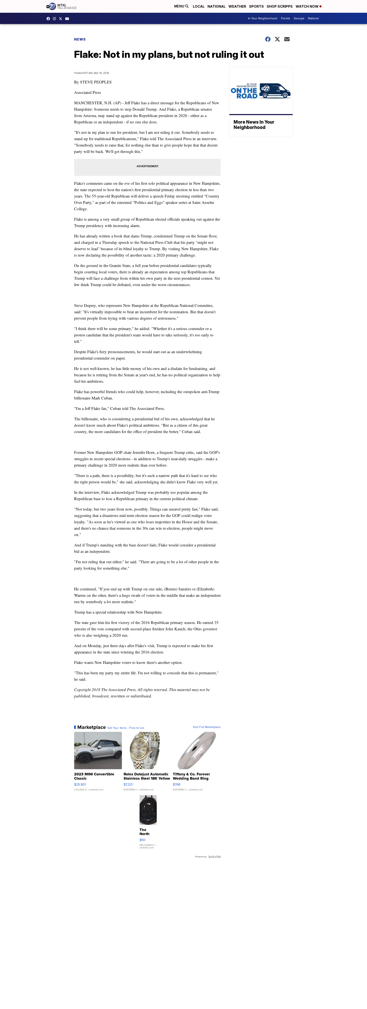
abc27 (61, 18)
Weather (237, 6)
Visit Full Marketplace (207, 727)
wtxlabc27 (55, 18)
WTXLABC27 (49, 18)
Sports (256, 6)
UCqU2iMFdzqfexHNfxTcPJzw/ (68, 18)
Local (199, 6)
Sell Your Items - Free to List (125, 728)
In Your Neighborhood (262, 18)
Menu (179, 6)
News (80, 39)
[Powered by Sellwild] (214, 856)
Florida (285, 18)
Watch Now (307, 6)
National (216, 6)
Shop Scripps (280, 6)
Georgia (299, 18)
